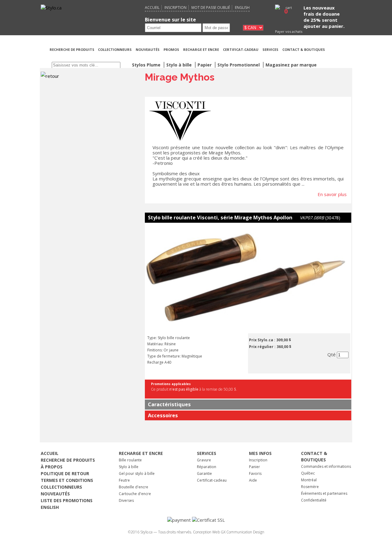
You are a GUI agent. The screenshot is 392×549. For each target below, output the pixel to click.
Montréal (309, 480)
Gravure (204, 460)
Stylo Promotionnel (239, 65)
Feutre (124, 480)
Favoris (255, 473)
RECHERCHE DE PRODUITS (72, 49)
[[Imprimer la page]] (339, 57)
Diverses (126, 500)
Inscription (175, 7)
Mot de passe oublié (210, 7)
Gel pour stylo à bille (137, 473)
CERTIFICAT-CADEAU (240, 49)
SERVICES (270, 49)
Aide (253, 480)
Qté (332, 354)
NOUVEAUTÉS (148, 49)
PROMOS (171, 49)
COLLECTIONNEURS (115, 49)
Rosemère (310, 486)
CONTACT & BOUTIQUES (303, 49)
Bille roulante (130, 460)
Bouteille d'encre (133, 487)
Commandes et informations (326, 466)
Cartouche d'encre (135, 493)
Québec (308, 473)
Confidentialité (313, 500)
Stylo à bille (128, 466)
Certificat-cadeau (212, 480)
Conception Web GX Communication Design (228, 532)
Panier (254, 466)
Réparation (206, 466)
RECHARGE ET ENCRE (201, 49)
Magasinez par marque (291, 65)
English (242, 7)
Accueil (152, 7)
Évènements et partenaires (324, 493)
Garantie (204, 473)
